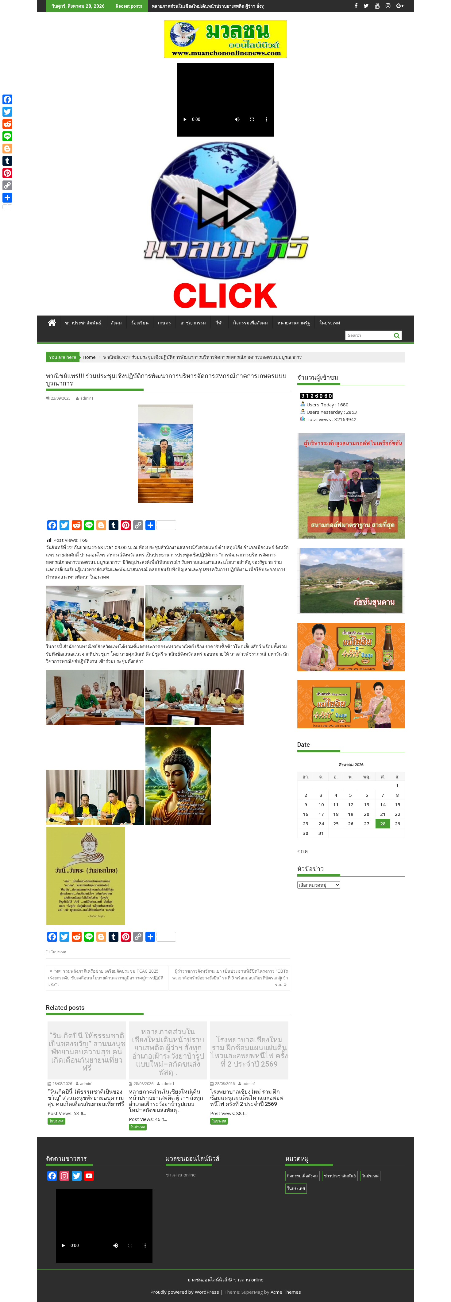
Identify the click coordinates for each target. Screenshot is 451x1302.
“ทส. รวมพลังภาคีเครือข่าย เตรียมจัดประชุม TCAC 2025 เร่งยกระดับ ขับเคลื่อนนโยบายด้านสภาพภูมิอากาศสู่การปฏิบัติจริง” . (105, 978)
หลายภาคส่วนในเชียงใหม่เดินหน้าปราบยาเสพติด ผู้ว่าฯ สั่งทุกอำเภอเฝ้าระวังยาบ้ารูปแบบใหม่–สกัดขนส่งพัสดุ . (255, 6)
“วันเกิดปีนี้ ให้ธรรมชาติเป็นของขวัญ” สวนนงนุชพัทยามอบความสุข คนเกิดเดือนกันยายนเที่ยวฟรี (86, 1052)
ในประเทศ (329, 323)
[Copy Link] (7, 185)
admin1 (87, 398)
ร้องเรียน (139, 323)
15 (397, 804)
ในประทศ (58, 952)
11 (336, 804)
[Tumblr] (7, 161)
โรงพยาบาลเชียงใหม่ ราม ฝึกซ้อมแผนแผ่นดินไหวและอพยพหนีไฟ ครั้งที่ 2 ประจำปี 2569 (249, 1052)
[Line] (7, 136)
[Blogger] (7, 148)
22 (397, 814)
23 (305, 823)
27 (366, 823)
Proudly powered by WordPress (184, 1292)
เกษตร (164, 323)
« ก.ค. (303, 851)
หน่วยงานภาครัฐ (293, 323)
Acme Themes (286, 1292)
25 (336, 823)
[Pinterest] (7, 173)
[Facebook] (7, 99)
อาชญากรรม (193, 323)
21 (383, 814)
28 (383, 823)
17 (321, 814)
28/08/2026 (62, 1083)
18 (336, 814)
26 (350, 823)
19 (350, 814)
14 (383, 804)
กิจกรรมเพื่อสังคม (250, 323)
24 (321, 823)
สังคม (116, 323)
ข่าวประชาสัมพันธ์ (83, 323)
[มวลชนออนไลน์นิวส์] (52, 322)
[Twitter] (7, 112)
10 (321, 804)
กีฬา (219, 323)
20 (366, 814)
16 (305, 814)
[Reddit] (7, 124)
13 (366, 804)
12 (350, 804)
